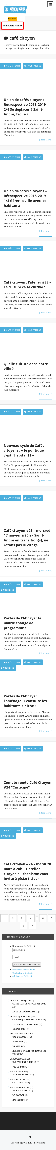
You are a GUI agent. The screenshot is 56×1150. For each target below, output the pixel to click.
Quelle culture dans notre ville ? (26, 366)
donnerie (17, 1041)
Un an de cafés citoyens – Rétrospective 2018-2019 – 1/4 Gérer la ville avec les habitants (26, 198)
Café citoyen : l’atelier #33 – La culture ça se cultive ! (27, 284)
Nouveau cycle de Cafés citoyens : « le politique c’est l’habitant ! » (24, 450)
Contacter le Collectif (22, 973)
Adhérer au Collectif (22, 976)
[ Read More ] (45, 140)
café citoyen (20, 1037)
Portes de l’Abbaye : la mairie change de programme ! (22, 623)
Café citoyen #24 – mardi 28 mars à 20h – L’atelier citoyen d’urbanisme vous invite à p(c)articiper (27, 871)
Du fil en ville (21, 1090)
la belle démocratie (25, 1011)
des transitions (19, 1033)
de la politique (19, 1000)
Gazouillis (19, 1082)
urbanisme (18, 1029)
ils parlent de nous (24, 1062)
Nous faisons (34, 66)
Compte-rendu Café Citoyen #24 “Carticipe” (27, 785)
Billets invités (21, 1074)
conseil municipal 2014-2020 (29, 1003)
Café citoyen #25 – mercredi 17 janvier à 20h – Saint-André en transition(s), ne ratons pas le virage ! (28, 537)
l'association (17, 1059)
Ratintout (18, 1100)
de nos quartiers (19, 1016)
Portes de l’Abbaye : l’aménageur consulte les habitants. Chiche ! (25, 701)
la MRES (17, 1046)
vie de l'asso (19, 1067)
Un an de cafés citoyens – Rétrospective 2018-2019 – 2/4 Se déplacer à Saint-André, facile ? (26, 107)
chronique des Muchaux (27, 1019)
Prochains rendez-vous (23, 969)
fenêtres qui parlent (25, 1024)
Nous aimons (17, 1071)
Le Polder (18, 1095)
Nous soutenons (19, 1087)
